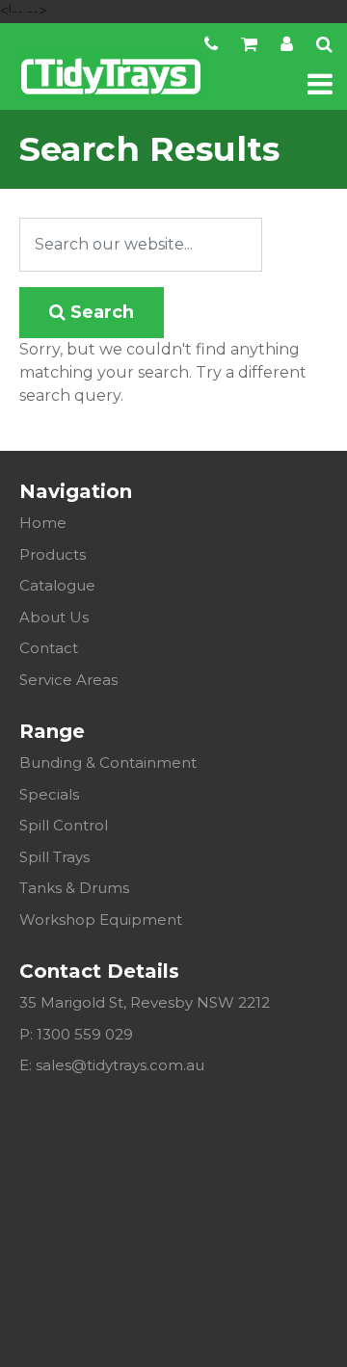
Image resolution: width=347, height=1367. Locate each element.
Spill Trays (54, 857)
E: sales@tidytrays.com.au (111, 1065)
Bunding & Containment (108, 762)
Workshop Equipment (100, 919)
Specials (49, 794)
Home (43, 522)
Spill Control (63, 825)
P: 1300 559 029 (76, 1034)
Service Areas (68, 679)
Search (100, 312)
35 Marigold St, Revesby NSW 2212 (144, 1002)
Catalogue (57, 585)
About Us (54, 617)
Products (52, 554)
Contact (48, 648)
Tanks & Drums (74, 888)
